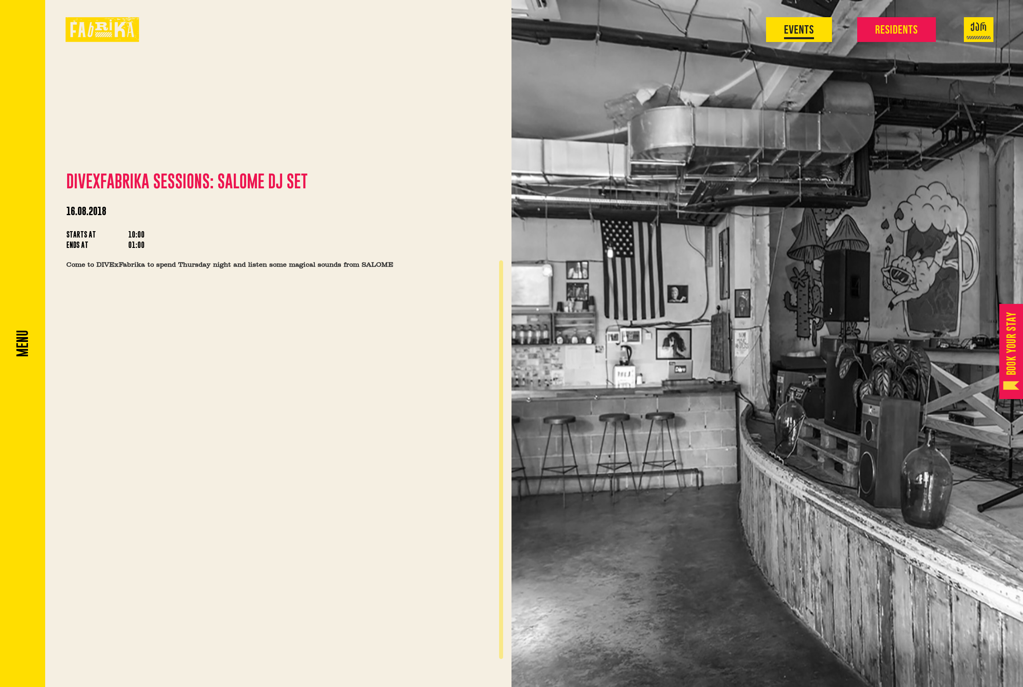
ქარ (978, 28)
